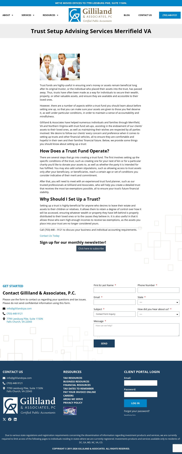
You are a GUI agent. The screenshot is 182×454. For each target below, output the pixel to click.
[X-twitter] (4, 419)
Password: (130, 389)
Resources (49, 15)
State (141, 297)
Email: (127, 378)
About (6, 15)
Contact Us (145, 15)
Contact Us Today (49, 235)
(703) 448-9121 (170, 15)
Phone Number (146, 285)
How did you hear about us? (154, 309)
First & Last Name (104, 285)
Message (99, 321)
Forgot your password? (137, 411)
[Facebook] (9, 419)
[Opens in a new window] (70, 411)
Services (26, 15)
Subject (98, 309)
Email (97, 297)
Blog (127, 15)
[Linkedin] (15, 419)
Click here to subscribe (91, 248)
